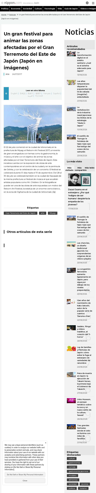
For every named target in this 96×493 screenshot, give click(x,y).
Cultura (38, 9)
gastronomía (74, 463)
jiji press (85, 484)
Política (4, 9)
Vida (60, 9)
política (72, 488)
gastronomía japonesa (78, 471)
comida (72, 467)
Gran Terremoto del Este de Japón (21, 213)
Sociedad (27, 9)
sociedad (72, 484)
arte (42, 213)
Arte (7, 74)
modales (72, 475)
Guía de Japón (71, 9)
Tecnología (49, 9)
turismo (83, 488)
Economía (15, 9)
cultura (72, 458)
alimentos (73, 480)
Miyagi (53, 213)
